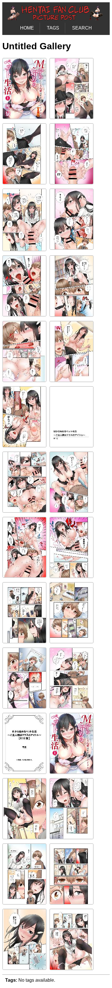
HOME (27, 27)
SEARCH (82, 27)
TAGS (53, 27)
